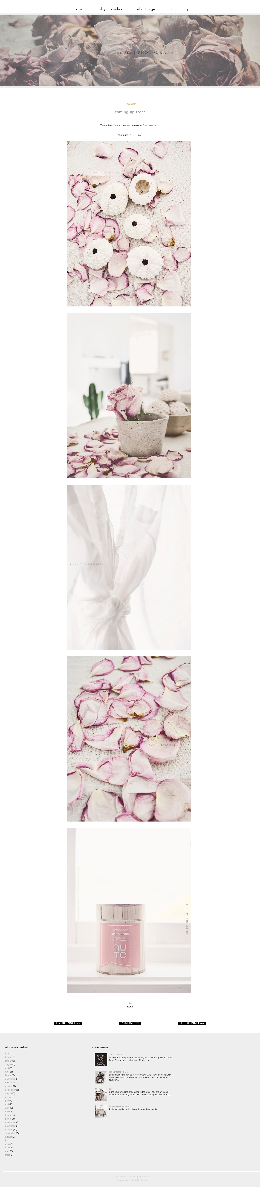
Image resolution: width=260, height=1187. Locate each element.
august (8, 1064)
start (80, 9)
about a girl (146, 9)
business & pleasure (119, 1106)
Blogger (145, 1180)
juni (7, 1100)
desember (10, 1079)
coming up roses (130, 112)
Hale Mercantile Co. (118, 1072)
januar (8, 1061)
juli (6, 1097)
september (10, 1090)
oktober (9, 1086)
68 (110, 1089)
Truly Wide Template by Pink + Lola (133, 1176)
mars (7, 1053)
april (7, 1072)
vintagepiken (133, 56)
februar (8, 1057)
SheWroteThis (116, 1054)
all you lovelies (110, 9)
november (10, 1082)
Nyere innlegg (68, 1023)
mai (7, 1068)
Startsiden (130, 1023)
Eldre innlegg (192, 1023)
